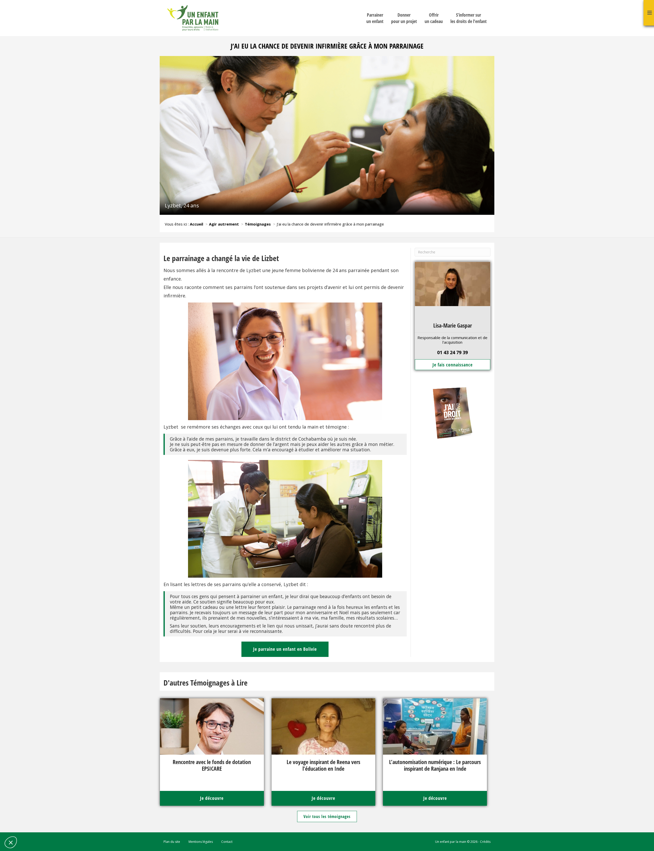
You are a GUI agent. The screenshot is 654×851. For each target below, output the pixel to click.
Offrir (434, 18)
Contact (226, 841)
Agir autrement (224, 224)
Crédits (485, 841)
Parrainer (374, 18)
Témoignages (258, 224)
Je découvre (212, 798)
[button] (11, 842)
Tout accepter (86, 825)
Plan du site (172, 841)
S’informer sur (468, 18)
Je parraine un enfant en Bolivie (285, 649)
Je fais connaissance (453, 365)
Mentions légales (201, 841)
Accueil (196, 224)
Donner (404, 18)
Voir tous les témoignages (327, 816)
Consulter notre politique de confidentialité (39, 808)
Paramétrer (32, 825)
